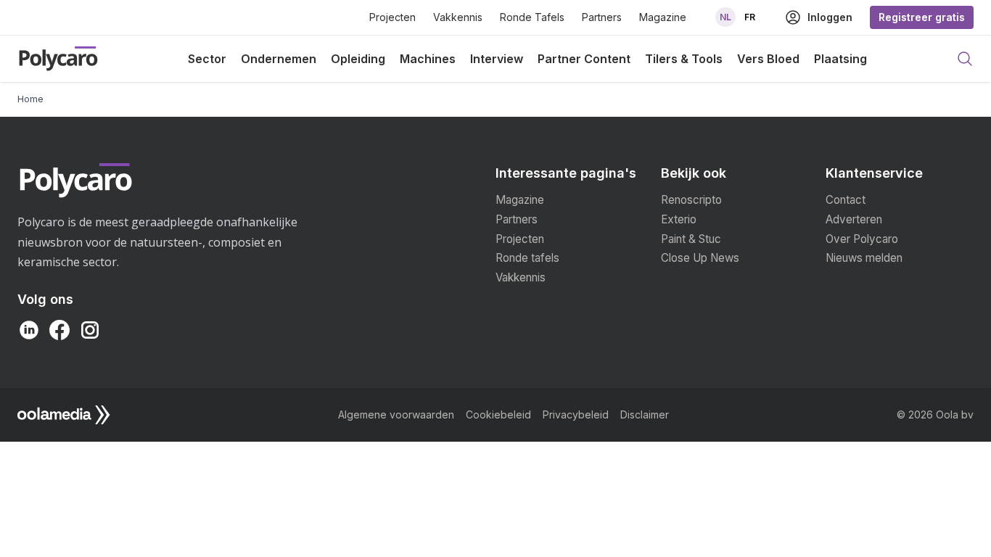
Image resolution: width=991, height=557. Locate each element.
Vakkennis (457, 17)
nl (725, 17)
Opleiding (358, 58)
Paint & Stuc (691, 239)
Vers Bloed (768, 58)
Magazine (662, 17)
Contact (845, 200)
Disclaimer (644, 414)
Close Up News (700, 258)
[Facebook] (59, 330)
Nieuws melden (864, 258)
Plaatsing (840, 58)
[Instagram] (90, 330)
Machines (428, 58)
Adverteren (854, 219)
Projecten (392, 17)
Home (30, 99)
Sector (207, 58)
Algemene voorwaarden (396, 414)
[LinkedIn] (29, 330)
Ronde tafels (527, 258)
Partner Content (584, 58)
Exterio (678, 219)
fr (749, 17)
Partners (602, 17)
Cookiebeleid (498, 414)
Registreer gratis (922, 17)
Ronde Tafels (532, 17)
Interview (496, 58)
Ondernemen (278, 58)
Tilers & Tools (684, 58)
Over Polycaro (862, 239)
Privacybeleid (576, 414)
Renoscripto (691, 200)
